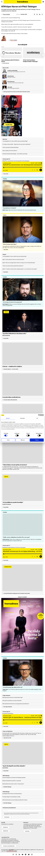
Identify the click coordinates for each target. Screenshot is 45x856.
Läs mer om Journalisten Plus (8, 846)
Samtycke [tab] (8, 418)
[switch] (17, 435)
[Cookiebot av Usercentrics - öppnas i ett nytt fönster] (39, 415)
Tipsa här (30, 734)
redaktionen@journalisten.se (8, 735)
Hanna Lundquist (6, 14)
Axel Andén (11, 849)
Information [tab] (22, 418)
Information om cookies (11, 851)
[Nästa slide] (43, 55)
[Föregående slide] (2, 55)
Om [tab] (37, 418)
